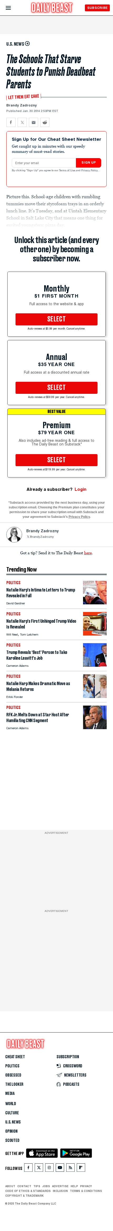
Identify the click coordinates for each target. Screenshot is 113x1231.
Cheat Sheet (15, 1057)
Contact (24, 1186)
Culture (12, 1113)
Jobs (46, 1186)
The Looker (14, 1084)
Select (56, 319)
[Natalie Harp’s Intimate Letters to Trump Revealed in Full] (95, 603)
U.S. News (12, 1122)
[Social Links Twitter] (39, 1168)
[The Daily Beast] (52, 8)
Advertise (60, 1186)
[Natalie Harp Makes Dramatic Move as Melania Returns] (95, 696)
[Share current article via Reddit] (44, 122)
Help (74, 1186)
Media (9, 1094)
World (10, 1104)
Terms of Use (67, 170)
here (88, 552)
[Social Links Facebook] (28, 1168)
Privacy (86, 1186)
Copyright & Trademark (24, 1195)
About (10, 1186)
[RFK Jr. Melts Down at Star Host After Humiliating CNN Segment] (95, 727)
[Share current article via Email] (33, 122)
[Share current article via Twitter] (22, 122)
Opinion (11, 1131)
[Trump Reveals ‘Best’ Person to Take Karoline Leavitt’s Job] (95, 665)
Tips (36, 1186)
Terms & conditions (86, 1190)
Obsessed (13, 1075)
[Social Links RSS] (70, 1168)
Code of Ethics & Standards (28, 1190)
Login (80, 489)
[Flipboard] (81, 1168)
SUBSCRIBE (97, 8)
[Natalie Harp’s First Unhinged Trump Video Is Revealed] (95, 634)
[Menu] (12, 8)
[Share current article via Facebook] (11, 122)
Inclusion (60, 1190)
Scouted (12, 1140)
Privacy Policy (90, 170)
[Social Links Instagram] (49, 1168)
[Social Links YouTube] (60, 1168)
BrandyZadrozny (42, 537)
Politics (12, 1066)
